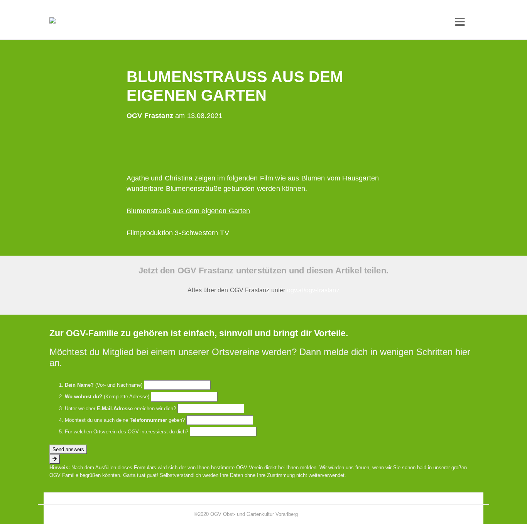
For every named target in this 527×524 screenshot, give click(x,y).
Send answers (68, 449)
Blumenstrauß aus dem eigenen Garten (188, 211)
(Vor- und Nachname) (103, 385)
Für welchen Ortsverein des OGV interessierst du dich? (126, 432)
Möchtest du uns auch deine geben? (125, 420)
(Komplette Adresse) (107, 396)
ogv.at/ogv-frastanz (313, 290)
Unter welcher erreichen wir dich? (120, 408)
